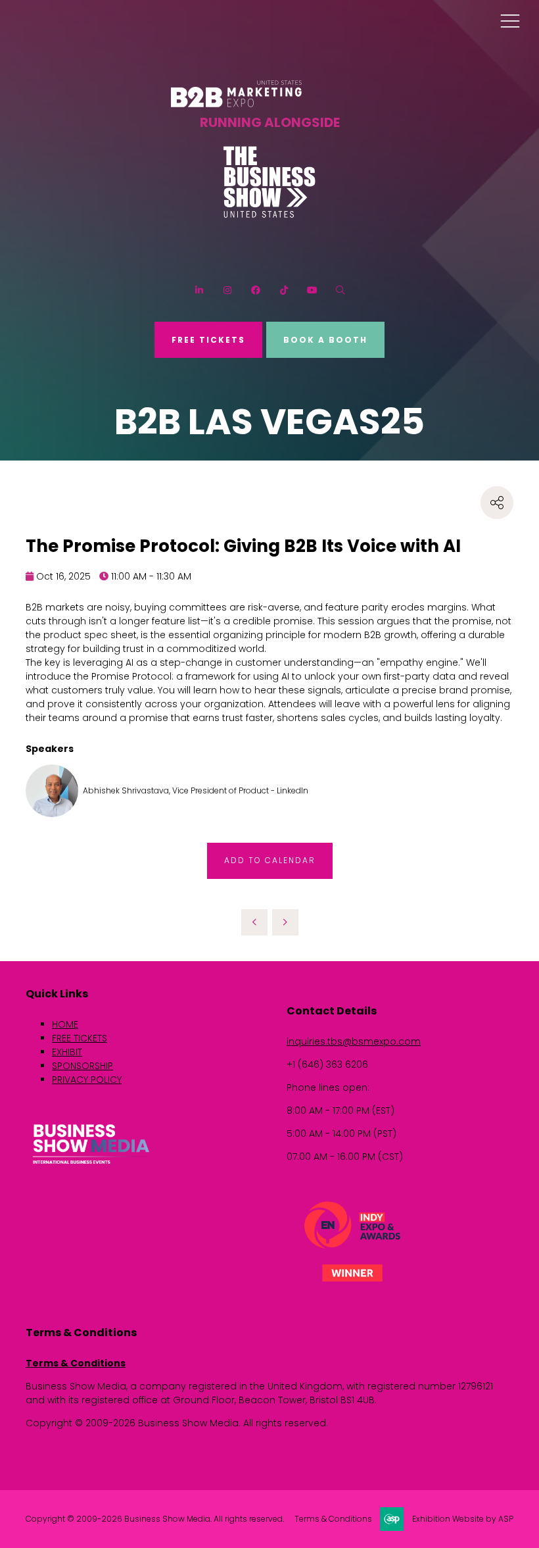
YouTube (312, 290)
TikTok (284, 290)
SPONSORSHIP (82, 1065)
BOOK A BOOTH (325, 339)
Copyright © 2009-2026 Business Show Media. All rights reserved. (155, 1519)
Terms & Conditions (76, 1363)
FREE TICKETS (208, 339)
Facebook (255, 290)
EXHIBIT (67, 1052)
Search (340, 290)
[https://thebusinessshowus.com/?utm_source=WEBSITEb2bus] (269, 215)
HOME (65, 1024)
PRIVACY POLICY (87, 1079)
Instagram (227, 290)
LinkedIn (199, 290)
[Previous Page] (254, 922)
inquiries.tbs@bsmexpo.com (354, 1041)
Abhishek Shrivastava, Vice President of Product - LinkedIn (195, 790)
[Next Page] (285, 922)
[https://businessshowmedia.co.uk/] (91, 1165)
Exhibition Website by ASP (462, 1519)
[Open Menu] (510, 20)
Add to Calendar (270, 860)
